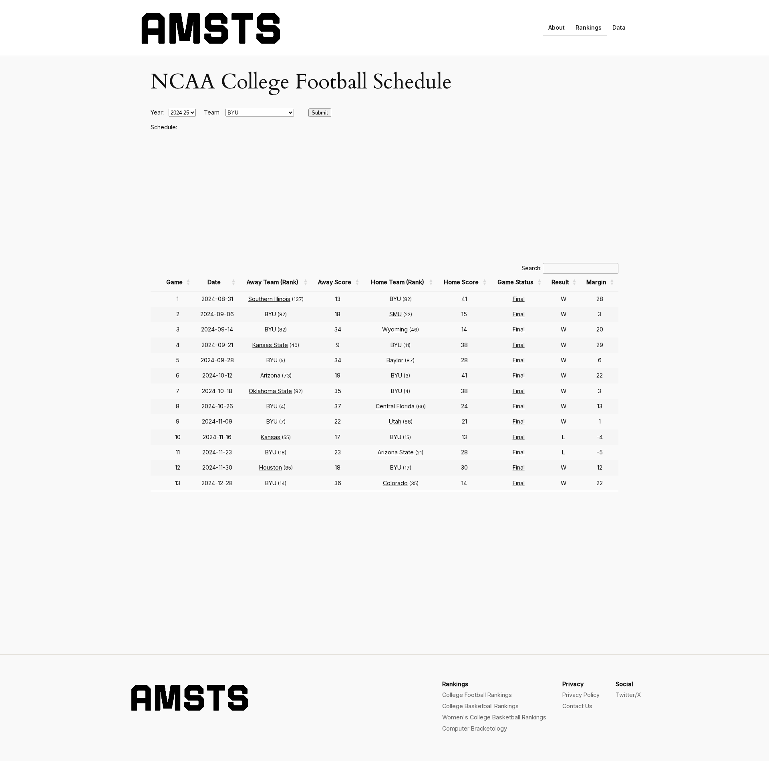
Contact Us (577, 706)
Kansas (270, 437)
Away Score (334, 282)
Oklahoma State (270, 391)
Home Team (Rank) (397, 282)
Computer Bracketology (474, 728)
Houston (270, 467)
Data (619, 27)
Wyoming (395, 329)
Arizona (270, 375)
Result (560, 282)
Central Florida (395, 406)
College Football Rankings (477, 694)
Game (174, 282)
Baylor (395, 360)
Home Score (461, 282)
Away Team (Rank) (272, 282)
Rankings (589, 27)
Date (214, 282)
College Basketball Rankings (480, 706)
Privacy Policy (581, 694)
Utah (395, 421)
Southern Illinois (269, 298)
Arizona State (396, 452)
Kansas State (270, 344)
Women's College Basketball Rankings (494, 717)
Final (519, 298)
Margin (596, 282)
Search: (531, 268)
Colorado (395, 483)
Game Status (515, 282)
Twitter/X (628, 694)
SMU (395, 314)
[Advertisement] (384, 197)
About (556, 27)
